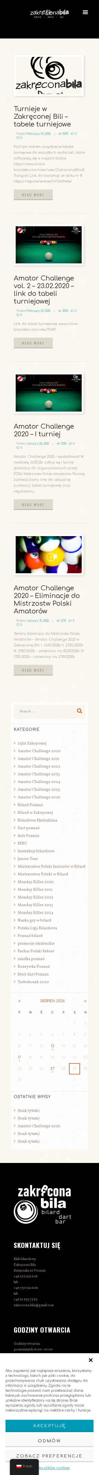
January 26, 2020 (38, 443)
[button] (91, 1360)
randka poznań (31, 959)
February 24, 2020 (39, 133)
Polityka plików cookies (49, 1468)
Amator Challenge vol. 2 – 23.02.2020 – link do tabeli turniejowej (44, 290)
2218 (63, 443)
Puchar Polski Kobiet (36, 951)
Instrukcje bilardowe (36, 851)
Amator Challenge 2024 (39, 782)
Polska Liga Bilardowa (37, 928)
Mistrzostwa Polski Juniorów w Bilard (52, 866)
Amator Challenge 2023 (39, 774)
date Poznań (28, 836)
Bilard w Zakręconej (35, 812)
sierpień (52, 1001)
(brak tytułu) (29, 1110)
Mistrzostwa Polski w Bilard (43, 874)
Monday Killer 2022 (35, 897)
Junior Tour (28, 859)
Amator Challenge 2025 (39, 789)
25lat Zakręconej (32, 743)
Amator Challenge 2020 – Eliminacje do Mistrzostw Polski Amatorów (47, 600)
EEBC (22, 843)
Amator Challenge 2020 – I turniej (44, 430)
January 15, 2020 (38, 620)
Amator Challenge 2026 (39, 797)
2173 (63, 620)
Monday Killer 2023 (35, 905)
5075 (65, 133)
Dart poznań (29, 828)
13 (52, 1046)
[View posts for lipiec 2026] (19, 1001)
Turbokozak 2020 (33, 982)
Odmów (49, 1441)
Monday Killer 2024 (35, 913)
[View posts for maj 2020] (85, 1001)
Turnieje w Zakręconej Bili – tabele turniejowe (42, 116)
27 (52, 1069)
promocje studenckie (36, 943)
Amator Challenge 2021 (38, 759)
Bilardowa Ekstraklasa (37, 820)
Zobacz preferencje (49, 1456)
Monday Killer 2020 (36, 882)
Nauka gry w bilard (34, 920)
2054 (65, 310)
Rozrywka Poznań (34, 966)
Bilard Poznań (30, 805)
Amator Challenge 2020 (39, 751)
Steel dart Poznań (33, 974)
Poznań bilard (30, 936)
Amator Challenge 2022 (39, 766)
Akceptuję (49, 1426)
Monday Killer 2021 (35, 889)
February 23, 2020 (38, 310)
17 (19, 1057)
